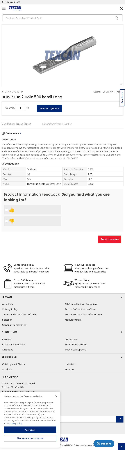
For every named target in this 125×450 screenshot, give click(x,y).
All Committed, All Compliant (81, 304)
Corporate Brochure (13, 344)
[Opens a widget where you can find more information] (103, 444)
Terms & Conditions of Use (80, 309)
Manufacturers (73, 319)
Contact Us (71, 339)
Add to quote (49, 108)
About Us (7, 304)
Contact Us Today (24, 264)
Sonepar (7, 319)
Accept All (30, 429)
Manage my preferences (30, 438)
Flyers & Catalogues (25, 279)
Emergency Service (76, 344)
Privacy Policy (10, 309)
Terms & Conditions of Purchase (83, 314)
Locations (7, 349)
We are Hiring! (82, 279)
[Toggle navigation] (4, 8)
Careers (6, 339)
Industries (71, 364)
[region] (30, 420)
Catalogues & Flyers (13, 364)
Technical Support (75, 349)
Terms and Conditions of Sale (19, 314)
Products (7, 369)
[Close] (56, 396)
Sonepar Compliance (14, 324)
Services (69, 369)
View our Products (85, 264)
